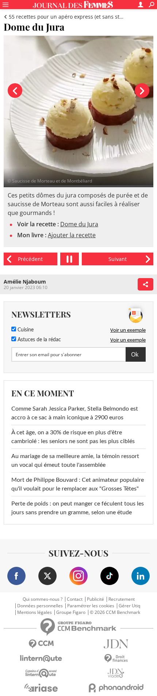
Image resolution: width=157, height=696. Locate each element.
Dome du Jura (79, 224)
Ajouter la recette (72, 235)
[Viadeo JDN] (115, 673)
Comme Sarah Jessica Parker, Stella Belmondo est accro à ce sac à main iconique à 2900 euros (74, 413)
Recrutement (121, 599)
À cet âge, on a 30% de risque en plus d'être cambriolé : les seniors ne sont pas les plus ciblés (73, 437)
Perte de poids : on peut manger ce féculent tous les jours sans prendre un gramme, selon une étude (77, 508)
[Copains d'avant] (41, 673)
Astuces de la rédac (38, 339)
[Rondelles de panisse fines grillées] (117, 259)
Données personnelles (40, 605)
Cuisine (25, 329)
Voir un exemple (128, 330)
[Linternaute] (41, 658)
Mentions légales (34, 612)
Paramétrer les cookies (90, 605)
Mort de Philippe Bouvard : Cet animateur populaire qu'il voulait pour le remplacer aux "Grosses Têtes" (77, 484)
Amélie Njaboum (25, 281)
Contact (75, 599)
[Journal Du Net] (115, 644)
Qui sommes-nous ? (42, 599)
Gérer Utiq (129, 605)
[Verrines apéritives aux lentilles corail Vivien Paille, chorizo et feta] (30, 259)
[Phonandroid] (115, 687)
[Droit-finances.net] (115, 658)
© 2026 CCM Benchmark (115, 612)
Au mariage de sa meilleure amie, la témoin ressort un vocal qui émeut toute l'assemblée (75, 460)
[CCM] (41, 644)
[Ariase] (41, 688)
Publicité (95, 599)
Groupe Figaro (70, 612)
